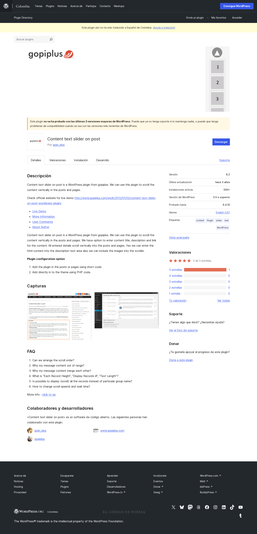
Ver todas (223, 300)
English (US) (223, 212)
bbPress (206, 486)
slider (219, 220)
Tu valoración (177, 300)
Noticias (18, 481)
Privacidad (20, 492)
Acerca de (20, 475)
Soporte (224, 160)
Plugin (210, 220)
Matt (204, 481)
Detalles (36, 160)
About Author (40, 227)
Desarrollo (102, 160)
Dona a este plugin (181, 360)
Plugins (64, 486)
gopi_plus (59, 144)
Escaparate (67, 475)
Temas (64, 481)
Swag (158, 492)
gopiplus (39, 439)
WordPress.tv (116, 492)
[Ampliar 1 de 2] (87, 297)
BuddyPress (208, 492)
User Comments (42, 222)
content (200, 220)
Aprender (112, 475)
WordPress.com (210, 475)
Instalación (81, 160)
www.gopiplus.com (112, 430)
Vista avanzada (179, 237)
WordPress (223, 227)
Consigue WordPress (236, 6)
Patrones (65, 492)
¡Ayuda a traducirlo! (164, 27)
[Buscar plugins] (51, 39)
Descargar (221, 141)
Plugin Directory (23, 17)
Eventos (158, 481)
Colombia (52, 511)
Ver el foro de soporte (183, 330)
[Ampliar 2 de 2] (154, 297)
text (227, 220)
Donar (158, 486)
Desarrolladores (116, 486)
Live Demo (39, 211)
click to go (49, 394)
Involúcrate (160, 475)
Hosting (18, 486)
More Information (43, 216)
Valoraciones (57, 160)
